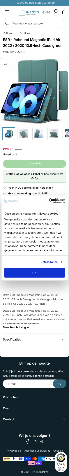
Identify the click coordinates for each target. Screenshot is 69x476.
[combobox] (34, 23)
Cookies (58, 450)
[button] (7, 12)
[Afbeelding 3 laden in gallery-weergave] (38, 133)
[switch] (61, 469)
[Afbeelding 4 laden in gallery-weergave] (53, 133)
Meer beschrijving (14, 327)
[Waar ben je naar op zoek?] (7, 23)
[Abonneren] (59, 384)
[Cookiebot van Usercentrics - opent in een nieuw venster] (49, 200)
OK (34, 272)
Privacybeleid (14, 450)
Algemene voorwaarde (37, 450)
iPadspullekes (40, 471)
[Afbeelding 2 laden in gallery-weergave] (23, 133)
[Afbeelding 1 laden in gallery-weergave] (8, 133)
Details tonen (49, 261)
